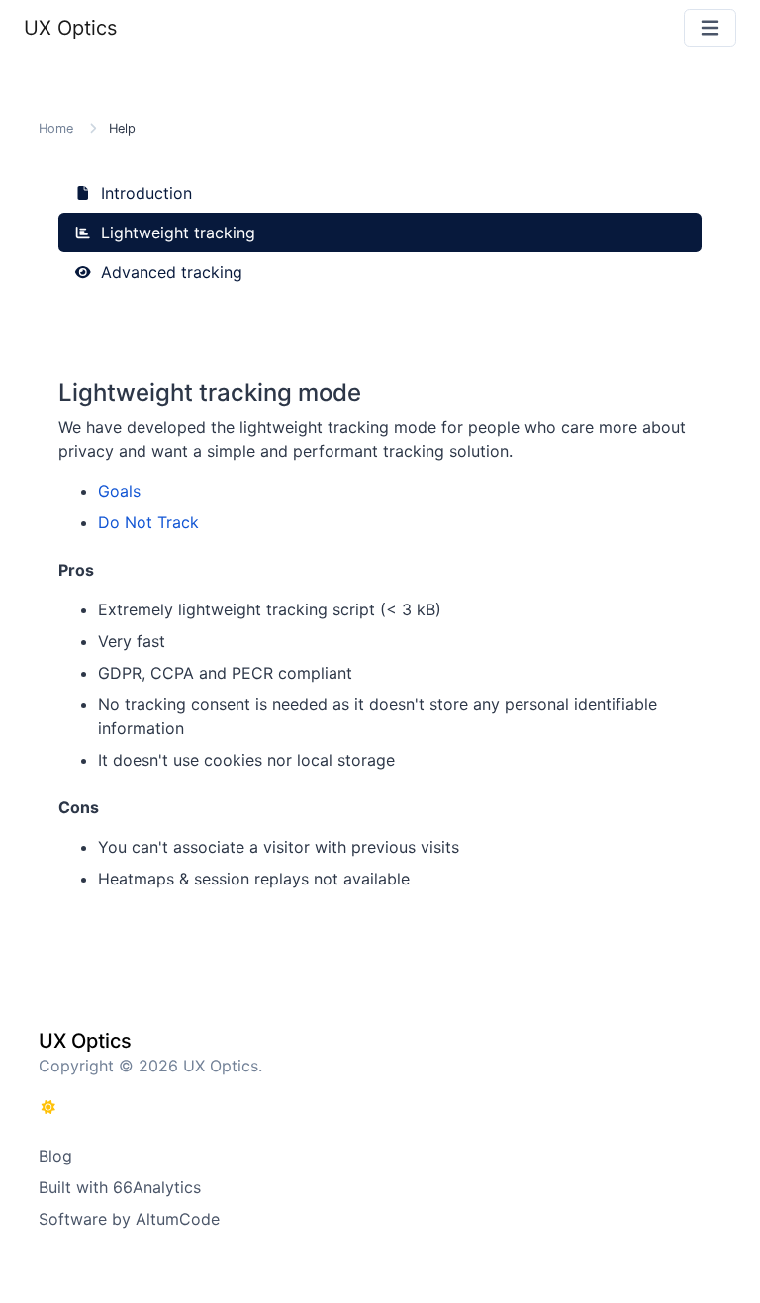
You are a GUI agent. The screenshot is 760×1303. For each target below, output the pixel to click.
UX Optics (70, 28)
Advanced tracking (169, 272)
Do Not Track (148, 522)
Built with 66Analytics (120, 1187)
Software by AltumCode (129, 1219)
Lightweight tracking (175, 232)
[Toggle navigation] (710, 28)
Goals (119, 491)
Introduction (144, 193)
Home (56, 128)
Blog (55, 1155)
